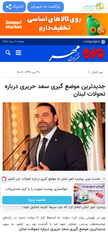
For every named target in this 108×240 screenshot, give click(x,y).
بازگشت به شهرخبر (45, 6)
